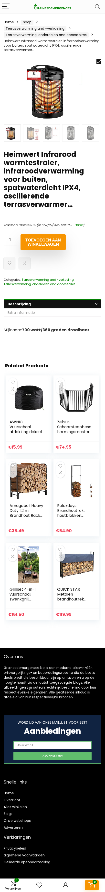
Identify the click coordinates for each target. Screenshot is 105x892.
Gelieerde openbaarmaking (27, 862)
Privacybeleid (15, 848)
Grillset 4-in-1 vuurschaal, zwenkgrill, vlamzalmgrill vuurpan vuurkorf (26, 599)
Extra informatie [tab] (21, 312)
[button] (98, 61)
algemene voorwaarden (24, 855)
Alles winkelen (15, 806)
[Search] (97, 6)
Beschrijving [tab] (19, 304)
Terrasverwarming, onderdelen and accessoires (46, 34)
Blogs (8, 813)
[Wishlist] (39, 885)
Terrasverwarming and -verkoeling (35, 28)
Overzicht (12, 800)
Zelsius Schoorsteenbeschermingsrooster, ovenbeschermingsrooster (74, 431)
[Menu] (6, 6)
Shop (27, 22)
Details (78, 225)
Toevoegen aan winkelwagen (43, 242)
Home (9, 22)
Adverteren (13, 827)
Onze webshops (17, 820)
